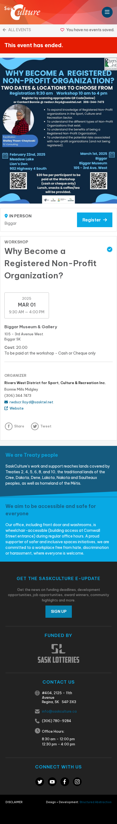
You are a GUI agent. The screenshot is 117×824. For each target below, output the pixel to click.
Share (19, 426)
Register (92, 220)
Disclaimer (14, 802)
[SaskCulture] (22, 12)
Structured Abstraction (95, 802)
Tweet (45, 426)
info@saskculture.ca (59, 711)
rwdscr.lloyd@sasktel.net (30, 402)
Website (16, 408)
